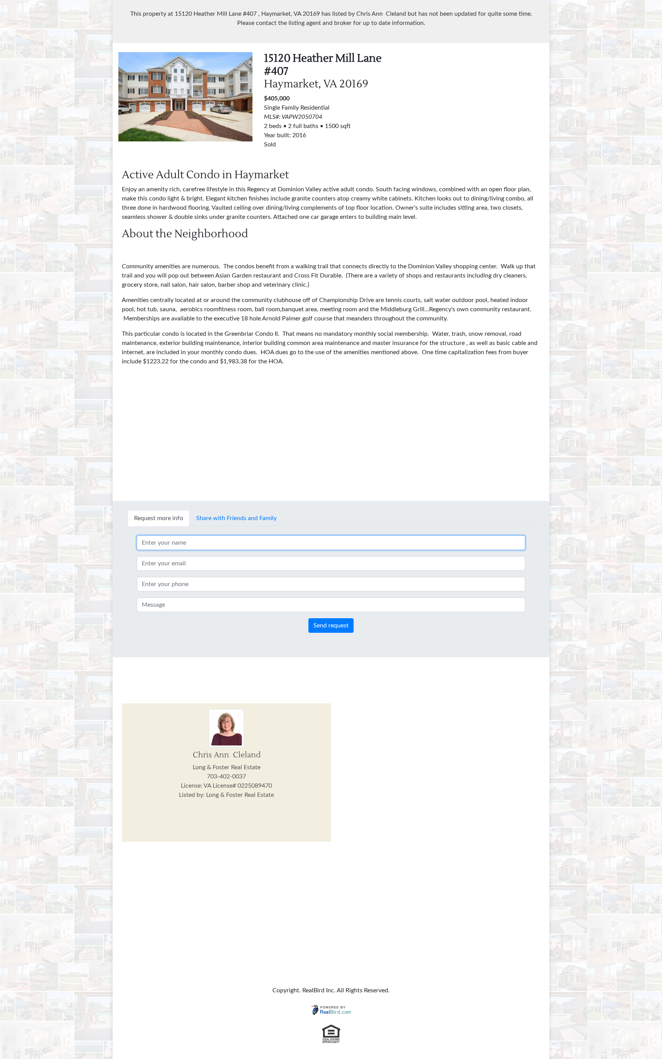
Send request (331, 625)
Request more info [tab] (158, 518)
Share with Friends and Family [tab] (236, 518)
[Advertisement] (477, 105)
